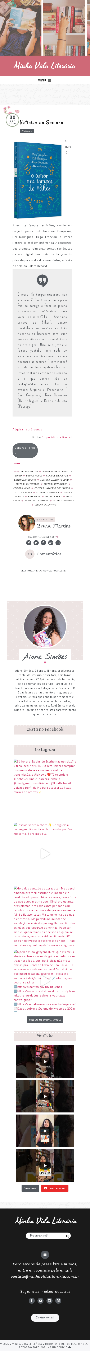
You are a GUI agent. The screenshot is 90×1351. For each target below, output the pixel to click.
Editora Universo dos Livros (52, 488)
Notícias (27, 131)
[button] (42, 80)
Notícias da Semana (41, 122)
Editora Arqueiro (25, 480)
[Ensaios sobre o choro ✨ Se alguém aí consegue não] (45, 854)
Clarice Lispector (57, 475)
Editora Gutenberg (28, 484)
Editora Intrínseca (55, 484)
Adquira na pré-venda (27, 429)
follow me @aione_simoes (45, 1019)
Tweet (17, 463)
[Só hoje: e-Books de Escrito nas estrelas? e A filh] (45, 790)
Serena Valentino (45, 504)
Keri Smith (34, 496)
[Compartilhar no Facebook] (28, 542)
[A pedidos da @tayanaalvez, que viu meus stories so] (45, 981)
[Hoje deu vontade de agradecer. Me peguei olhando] (45, 917)
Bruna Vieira (34, 475)
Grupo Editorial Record (57, 437)
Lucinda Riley (53, 496)
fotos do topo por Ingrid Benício (43, 1347)
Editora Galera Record (54, 480)
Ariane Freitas (29, 471)
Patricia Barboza (63, 500)
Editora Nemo (21, 488)
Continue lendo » (25, 451)
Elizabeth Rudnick (47, 492)
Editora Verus (23, 492)
